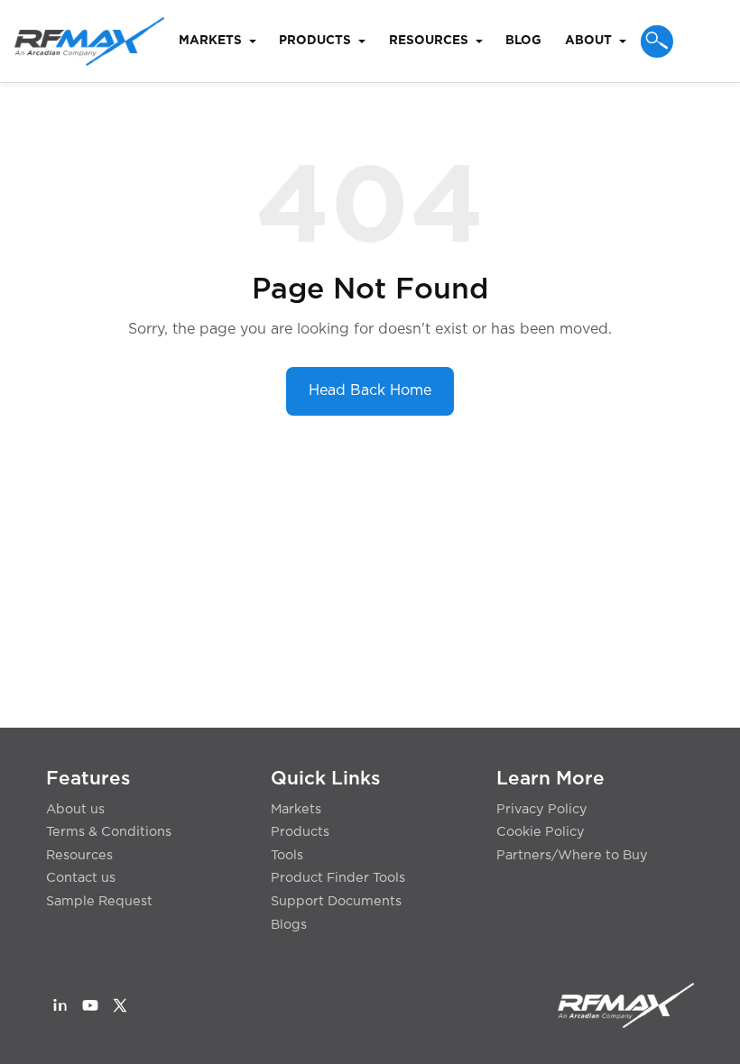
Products (300, 832)
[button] (657, 41)
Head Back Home (370, 390)
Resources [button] (428, 40)
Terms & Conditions (108, 832)
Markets (296, 809)
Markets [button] (210, 40)
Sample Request (99, 901)
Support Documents (336, 901)
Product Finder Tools (338, 878)
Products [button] (315, 40)
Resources (79, 855)
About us (75, 809)
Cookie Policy (540, 832)
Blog (523, 40)
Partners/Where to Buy (572, 855)
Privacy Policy (541, 809)
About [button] (588, 40)
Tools (287, 855)
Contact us (81, 878)
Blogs (289, 924)
